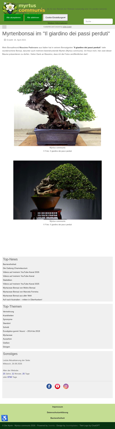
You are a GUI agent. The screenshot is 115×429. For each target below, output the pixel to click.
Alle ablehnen (33, 17)
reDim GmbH (67, 27)
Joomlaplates (72, 425)
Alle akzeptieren (13, 17)
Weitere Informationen (57, 23)
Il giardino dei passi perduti (87, 47)
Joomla (51, 425)
